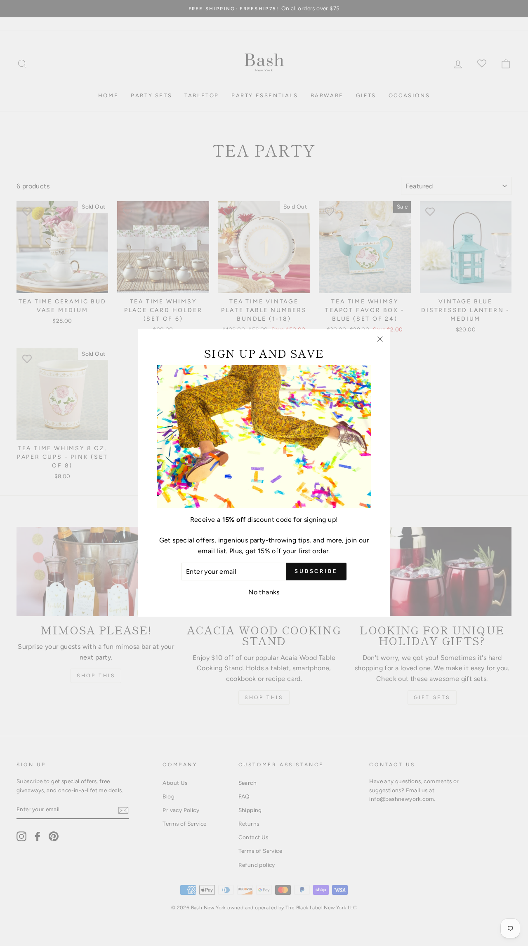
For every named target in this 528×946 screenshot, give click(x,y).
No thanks (264, 592)
